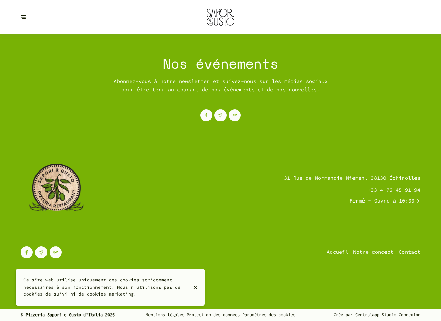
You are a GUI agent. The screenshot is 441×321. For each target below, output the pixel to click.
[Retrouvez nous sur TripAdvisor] (235, 115)
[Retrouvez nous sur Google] (220, 115)
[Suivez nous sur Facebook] (206, 115)
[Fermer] (195, 287)
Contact (409, 252)
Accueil (337, 252)
